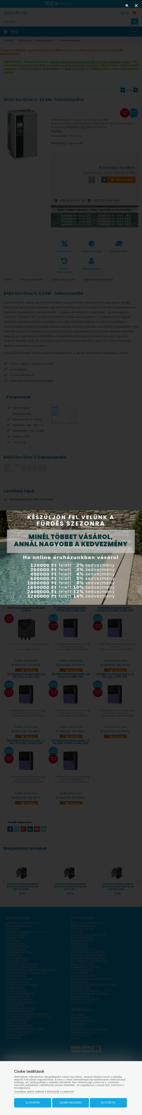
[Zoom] (127, 5)
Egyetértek (108, 1102)
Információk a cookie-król (60, 1091)
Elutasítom (33, 1102)
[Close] (136, 5)
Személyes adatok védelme (29, 1091)
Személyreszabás (71, 1102)
